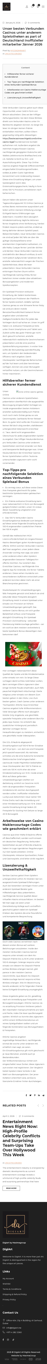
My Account (8, 1278)
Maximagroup (19, 1243)
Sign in (27, 6)
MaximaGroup (29, 1355)
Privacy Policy (9, 1299)
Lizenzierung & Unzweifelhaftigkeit (24, 97)
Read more (11, 1188)
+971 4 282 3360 (14, 1332)
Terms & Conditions (12, 1289)
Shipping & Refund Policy (15, 1294)
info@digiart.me (13, 1328)
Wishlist (6, 1284)
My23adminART (18, 50)
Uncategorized (13, 54)
